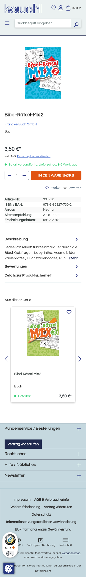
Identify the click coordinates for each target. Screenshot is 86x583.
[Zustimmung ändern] (8, 568)
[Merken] (69, 312)
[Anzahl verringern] (9, 175)
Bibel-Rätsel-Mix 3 (27, 374)
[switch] (10, 553)
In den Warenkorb (56, 175)
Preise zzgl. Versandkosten (33, 156)
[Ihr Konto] (61, 8)
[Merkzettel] (53, 8)
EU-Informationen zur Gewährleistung (43, 529)
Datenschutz (41, 514)
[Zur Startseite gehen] (23, 8)
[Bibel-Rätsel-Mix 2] (43, 73)
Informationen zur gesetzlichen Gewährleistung (41, 522)
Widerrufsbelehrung (25, 507)
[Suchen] (76, 23)
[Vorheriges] (6, 359)
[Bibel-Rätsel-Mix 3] (43, 333)
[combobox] (43, 23)
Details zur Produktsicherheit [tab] (28, 275)
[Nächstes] (80, 359)
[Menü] (7, 23)
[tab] (42, 248)
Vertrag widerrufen (23, 444)
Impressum (22, 499)
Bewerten (74, 188)
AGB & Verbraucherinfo (51, 499)
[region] (43, 77)
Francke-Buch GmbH (21, 124)
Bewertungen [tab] (16, 266)
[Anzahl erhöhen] (24, 175)
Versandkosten (71, 553)
